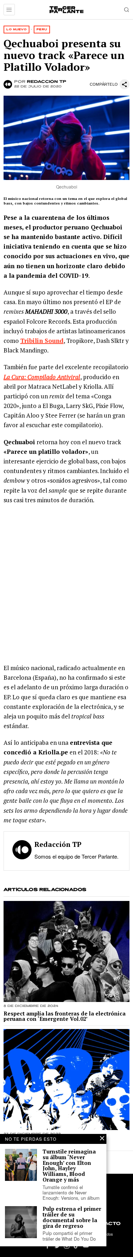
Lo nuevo (16, 29)
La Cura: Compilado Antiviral (42, 377)
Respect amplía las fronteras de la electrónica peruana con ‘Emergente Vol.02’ (65, 1016)
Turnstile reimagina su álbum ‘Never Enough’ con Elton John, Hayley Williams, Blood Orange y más (69, 1166)
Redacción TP (46, 82)
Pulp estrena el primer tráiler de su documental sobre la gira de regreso (72, 1217)
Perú (42, 29)
